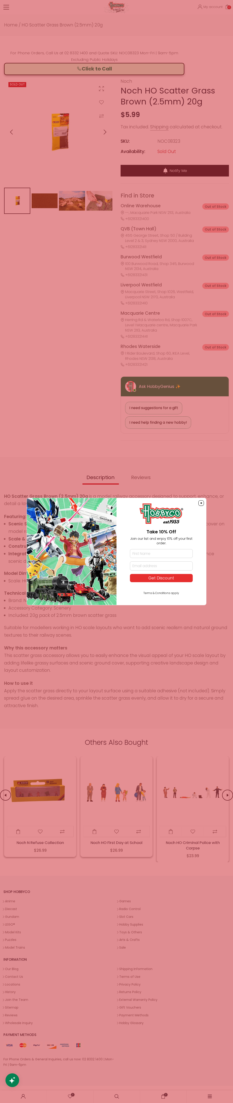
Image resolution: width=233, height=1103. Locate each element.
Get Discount (161, 578)
